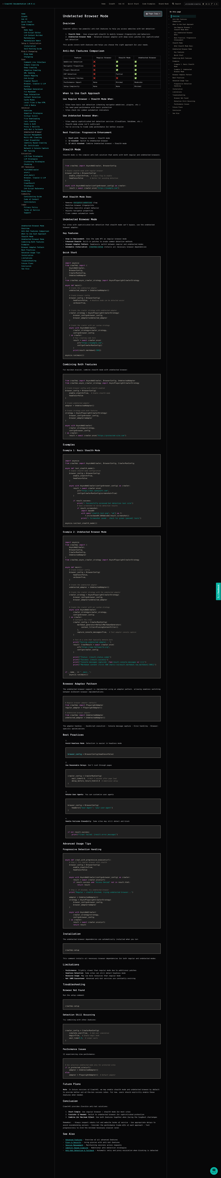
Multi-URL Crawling (33, 137)
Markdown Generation (33, 89)
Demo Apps (28, 30)
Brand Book (26, 191)
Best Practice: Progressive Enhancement (185, 39)
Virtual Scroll (31, 116)
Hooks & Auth (30, 124)
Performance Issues (181, 104)
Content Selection (32, 97)
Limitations (26, 258)
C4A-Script (29, 78)
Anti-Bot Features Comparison (35, 231)
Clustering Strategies (34, 162)
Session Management (33, 135)
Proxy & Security (32, 127)
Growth (24, 17)
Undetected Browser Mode (32, 226)
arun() (27, 172)
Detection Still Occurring (184, 101)
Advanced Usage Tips (30, 253)
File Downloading (32, 119)
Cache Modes (29, 100)
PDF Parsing (29, 151)
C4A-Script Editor (32, 33)
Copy (66, 161)
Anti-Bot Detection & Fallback (79, 1151)
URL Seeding (29, 73)
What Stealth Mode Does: (183, 46)
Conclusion (26, 266)
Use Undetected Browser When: (183, 34)
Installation (30, 46)
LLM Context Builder (33, 35)
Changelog (28, 57)
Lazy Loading (30, 121)
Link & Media (30, 105)
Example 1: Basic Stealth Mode (184, 65)
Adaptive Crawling (32, 70)
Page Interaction (32, 94)
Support (27, 213)
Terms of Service (32, 210)
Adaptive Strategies (33, 113)
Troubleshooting (28, 261)
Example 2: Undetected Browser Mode (183, 70)
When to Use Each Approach (33, 234)
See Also (25, 269)
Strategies (29, 186)
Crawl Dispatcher (32, 140)
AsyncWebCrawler (31, 170)
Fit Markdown (30, 92)
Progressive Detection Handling (183, 85)
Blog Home (28, 54)
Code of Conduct (31, 199)
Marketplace (29, 38)
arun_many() (29, 175)
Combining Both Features (32, 242)
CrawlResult (29, 183)
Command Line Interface (35, 62)
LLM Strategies (31, 159)
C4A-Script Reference (34, 189)
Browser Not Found (181, 98)
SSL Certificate (31, 146)
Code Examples (27, 25)
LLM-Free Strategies (33, 156)
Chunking (28, 164)
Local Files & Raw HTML (35, 103)
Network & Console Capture (36, 148)
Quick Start (26, 22)
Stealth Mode (27, 237)
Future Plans (27, 263)
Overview (28, 111)
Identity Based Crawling (35, 143)
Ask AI (24, 19)
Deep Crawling (30, 68)
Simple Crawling (31, 65)
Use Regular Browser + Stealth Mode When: (183, 28)
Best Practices (28, 250)
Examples (25, 245)
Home (23, 14)
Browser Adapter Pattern (32, 247)
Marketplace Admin (32, 41)
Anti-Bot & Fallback (33, 129)
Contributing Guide (33, 197)
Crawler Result (31, 81)
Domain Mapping (31, 76)
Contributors (30, 202)
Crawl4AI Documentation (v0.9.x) (19, 4)
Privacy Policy (31, 207)
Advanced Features (73, 1140)
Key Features (179, 52)
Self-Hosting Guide (33, 49)
